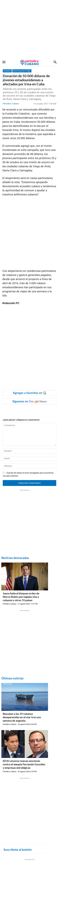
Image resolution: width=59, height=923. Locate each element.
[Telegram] (39, 410)
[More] (46, 410)
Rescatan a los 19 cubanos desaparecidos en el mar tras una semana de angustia (22, 717)
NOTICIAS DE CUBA (22, 71)
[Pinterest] (33, 410)
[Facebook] (14, 410)
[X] (27, 410)
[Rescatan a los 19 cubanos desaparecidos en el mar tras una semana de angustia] (24, 697)
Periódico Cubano (11, 103)
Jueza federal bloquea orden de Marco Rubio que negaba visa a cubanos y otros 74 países (21, 597)
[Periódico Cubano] (29, 62)
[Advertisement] (29, 29)
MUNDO (7, 71)
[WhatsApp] (20, 410)
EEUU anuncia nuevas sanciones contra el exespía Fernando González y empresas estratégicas (24, 764)
